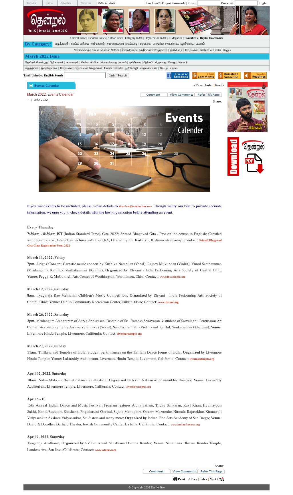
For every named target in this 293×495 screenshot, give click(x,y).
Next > (219, 85)
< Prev (198, 85)
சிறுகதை (145, 43)
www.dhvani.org (168, 302)
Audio (49, 3)
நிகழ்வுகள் (191, 50)
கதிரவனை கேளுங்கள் (153, 50)
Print (181, 479)
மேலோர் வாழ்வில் (210, 50)
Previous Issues (97, 38)
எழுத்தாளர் (62, 43)
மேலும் (227, 50)
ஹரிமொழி (176, 50)
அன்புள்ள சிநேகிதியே (166, 43)
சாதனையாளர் (115, 43)
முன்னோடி (187, 43)
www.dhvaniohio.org (172, 276)
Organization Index (156, 38)
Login (263, 3)
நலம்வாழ (132, 43)
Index (209, 85)
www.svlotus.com (105, 449)
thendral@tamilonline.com (135, 206)
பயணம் (200, 43)
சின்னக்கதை (82, 50)
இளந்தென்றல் (130, 50)
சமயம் (95, 50)
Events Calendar (113, 68)
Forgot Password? (173, 3)
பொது (172, 62)
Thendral (32, 3)
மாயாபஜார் (72, 62)
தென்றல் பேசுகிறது (36, 62)
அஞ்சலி (148, 62)
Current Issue (78, 38)
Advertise (65, 3)
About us (85, 3)
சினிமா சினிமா (110, 50)
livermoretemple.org (129, 333)
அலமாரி (183, 62)
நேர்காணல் (98, 43)
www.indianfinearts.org (185, 424)
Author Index (115, 38)
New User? (152, 3)
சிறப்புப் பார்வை (80, 43)
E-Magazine (175, 38)
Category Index (133, 38)
